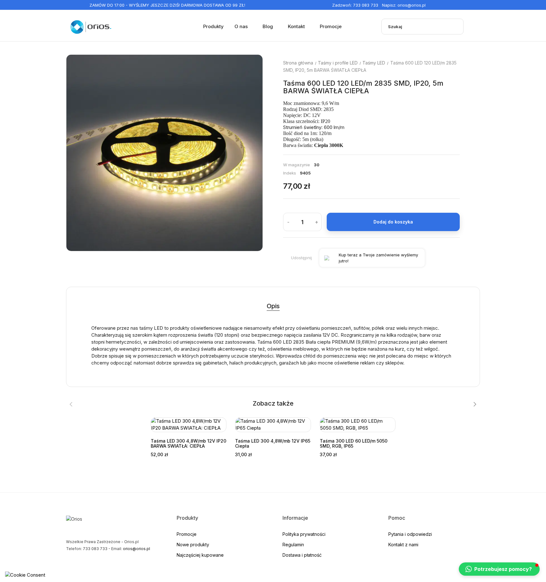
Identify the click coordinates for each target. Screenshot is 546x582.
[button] (499, 569)
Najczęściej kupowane (200, 555)
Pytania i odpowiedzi (410, 534)
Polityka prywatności (303, 534)
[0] (475, 26)
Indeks (289, 172)
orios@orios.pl (411, 5)
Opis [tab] (273, 306)
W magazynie (296, 164)
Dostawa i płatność (302, 555)
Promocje (187, 534)
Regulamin (293, 544)
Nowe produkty (193, 544)
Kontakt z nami (403, 544)
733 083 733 (365, 5)
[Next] (244, 153)
